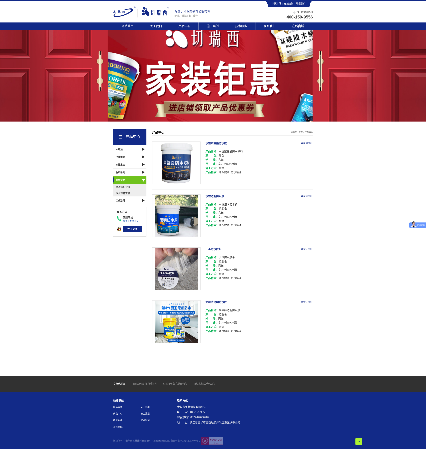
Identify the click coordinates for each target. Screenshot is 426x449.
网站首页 (127, 26)
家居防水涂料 (123, 187)
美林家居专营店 (204, 384)
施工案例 (213, 26)
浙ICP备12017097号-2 (189, 441)
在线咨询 (288, 3)
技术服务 (241, 26)
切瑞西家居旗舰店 (145, 384)
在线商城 (298, 26)
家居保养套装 (123, 193)
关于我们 (156, 26)
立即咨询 (132, 229)
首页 (301, 132)
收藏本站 (276, 3)
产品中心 (184, 26)
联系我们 (301, 3)
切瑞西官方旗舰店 (175, 384)
